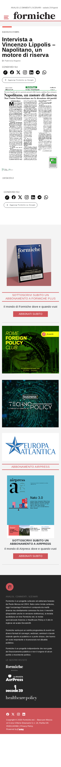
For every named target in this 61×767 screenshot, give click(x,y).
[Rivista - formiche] (30, 668)
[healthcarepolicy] (30, 698)
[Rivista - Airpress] (30, 678)
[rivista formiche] (30, 506)
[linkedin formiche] (23, 714)
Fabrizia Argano (13, 61)
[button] (7, 17)
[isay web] (21, 729)
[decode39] (30, 688)
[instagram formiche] (18, 714)
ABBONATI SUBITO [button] (30, 314)
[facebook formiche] (7, 714)
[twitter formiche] (13, 714)
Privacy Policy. (26, 726)
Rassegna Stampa (10, 32)
